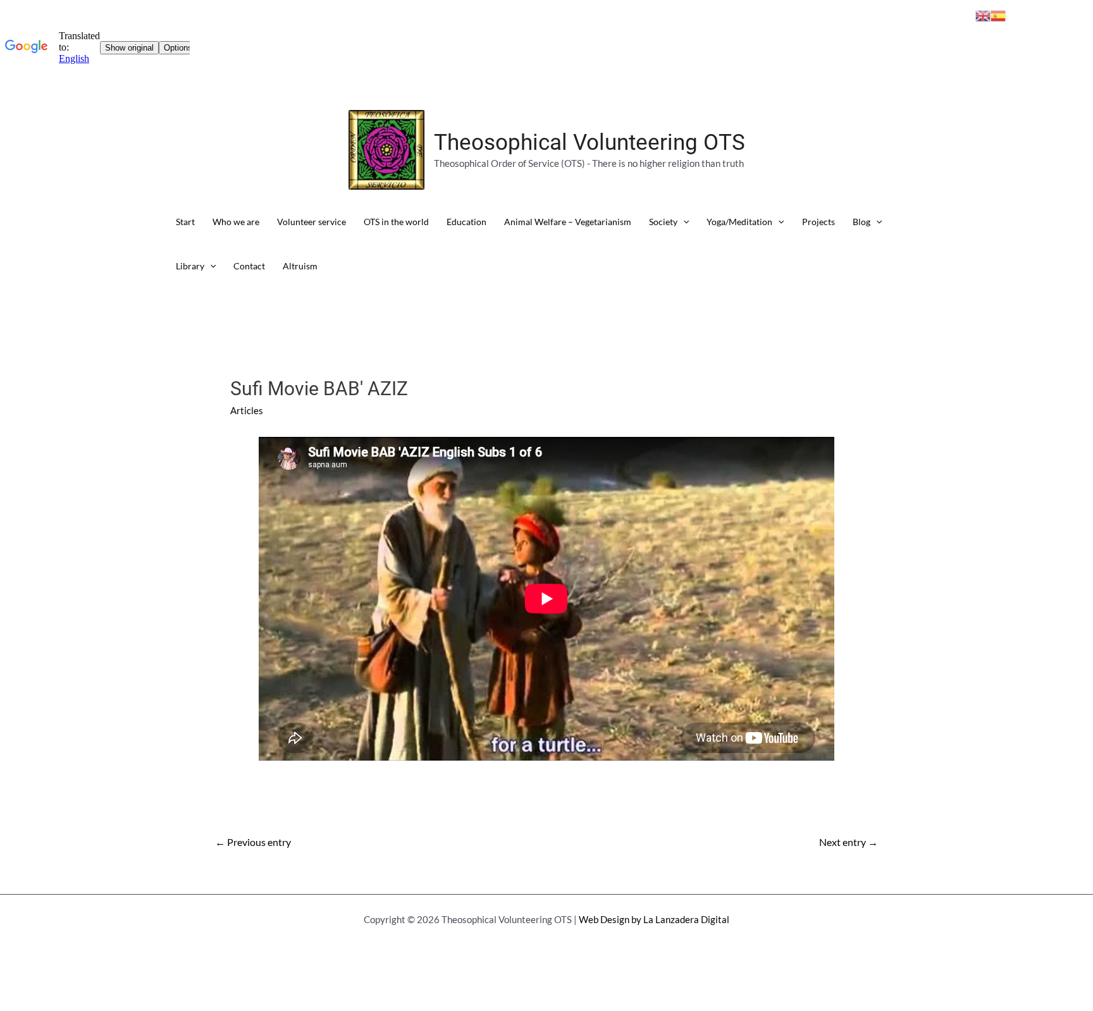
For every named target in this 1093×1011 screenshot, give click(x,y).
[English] (983, 14)
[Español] (998, 14)
